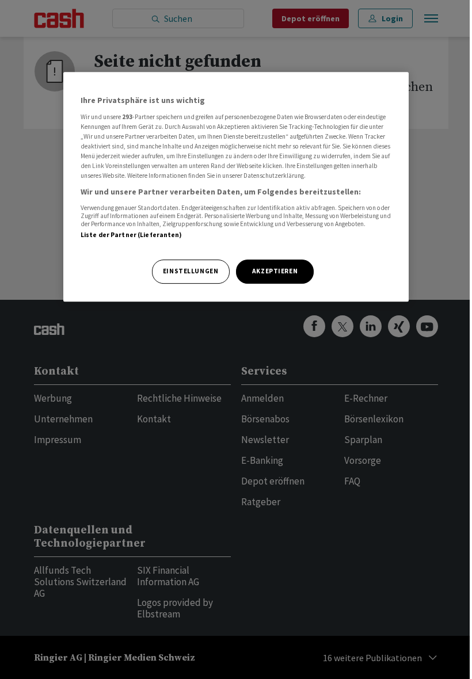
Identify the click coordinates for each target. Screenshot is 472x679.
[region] (236, 187)
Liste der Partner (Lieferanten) (131, 235)
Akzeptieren (275, 271)
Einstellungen (190, 271)
